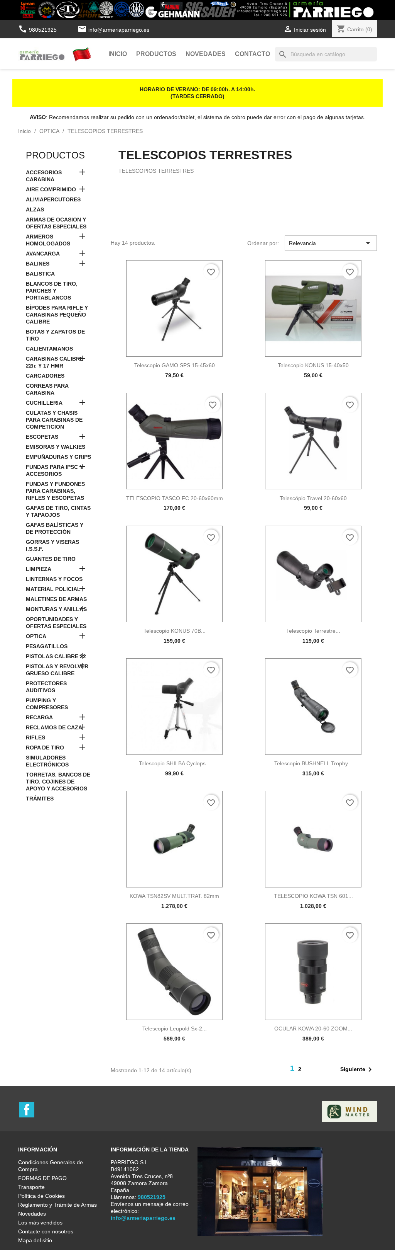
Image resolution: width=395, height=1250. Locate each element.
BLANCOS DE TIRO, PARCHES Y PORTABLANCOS (52, 291)
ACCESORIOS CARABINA (44, 175)
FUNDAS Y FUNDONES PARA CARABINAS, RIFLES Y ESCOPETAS (55, 491)
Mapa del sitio (35, 1240)
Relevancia (331, 243)
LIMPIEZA (38, 569)
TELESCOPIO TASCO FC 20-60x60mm (174, 498)
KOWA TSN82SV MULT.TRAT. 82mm (174, 896)
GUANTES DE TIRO (51, 559)
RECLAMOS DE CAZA (54, 727)
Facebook (26, 1109)
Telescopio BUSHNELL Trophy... (313, 763)
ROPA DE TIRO (45, 747)
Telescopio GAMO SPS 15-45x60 (174, 365)
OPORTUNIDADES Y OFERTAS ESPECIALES (56, 622)
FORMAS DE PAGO (42, 1178)
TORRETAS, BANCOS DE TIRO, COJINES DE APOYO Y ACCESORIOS (58, 781)
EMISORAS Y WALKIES (55, 447)
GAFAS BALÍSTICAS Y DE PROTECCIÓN (54, 528)
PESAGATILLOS (47, 646)
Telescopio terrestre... (313, 631)
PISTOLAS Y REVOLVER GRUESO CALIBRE (57, 669)
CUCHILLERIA (44, 403)
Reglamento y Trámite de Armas (57, 1205)
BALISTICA (40, 274)
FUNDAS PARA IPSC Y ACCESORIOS (54, 470)
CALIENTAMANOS (49, 349)
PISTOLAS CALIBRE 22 (56, 656)
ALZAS (35, 209)
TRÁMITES (40, 798)
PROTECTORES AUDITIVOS (46, 686)
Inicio (117, 54)
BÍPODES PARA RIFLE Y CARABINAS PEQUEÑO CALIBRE (57, 315)
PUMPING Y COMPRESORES (47, 703)
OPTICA (36, 636)
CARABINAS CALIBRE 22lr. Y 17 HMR (54, 362)
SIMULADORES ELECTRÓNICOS (47, 761)
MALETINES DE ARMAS (56, 599)
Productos (156, 54)
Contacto (252, 54)
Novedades (206, 54)
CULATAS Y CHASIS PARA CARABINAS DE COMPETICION (54, 420)
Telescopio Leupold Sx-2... (174, 1028)
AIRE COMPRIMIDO (51, 189)
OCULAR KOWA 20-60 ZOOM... (313, 1028)
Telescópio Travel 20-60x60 (313, 498)
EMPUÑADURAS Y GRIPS (58, 457)
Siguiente (357, 1069)
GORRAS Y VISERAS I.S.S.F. (52, 545)
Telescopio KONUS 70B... (174, 631)
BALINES (37, 264)
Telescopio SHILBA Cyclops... (174, 763)
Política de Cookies (41, 1196)
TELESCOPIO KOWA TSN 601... (313, 896)
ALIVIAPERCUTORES (53, 199)
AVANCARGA (43, 253)
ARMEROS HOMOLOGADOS (48, 240)
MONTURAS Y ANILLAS (56, 609)
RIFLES (35, 737)
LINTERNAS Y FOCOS (54, 579)
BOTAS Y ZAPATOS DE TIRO (55, 335)
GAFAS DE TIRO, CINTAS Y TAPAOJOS (58, 511)
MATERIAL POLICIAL (53, 589)
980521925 (38, 30)
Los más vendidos (40, 1222)
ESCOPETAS (42, 437)
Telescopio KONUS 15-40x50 (313, 365)
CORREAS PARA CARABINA (47, 389)
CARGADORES (45, 376)
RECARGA (39, 717)
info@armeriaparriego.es (118, 30)
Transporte (31, 1187)
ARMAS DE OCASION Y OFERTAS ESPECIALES (56, 223)
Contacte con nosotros (45, 1231)
